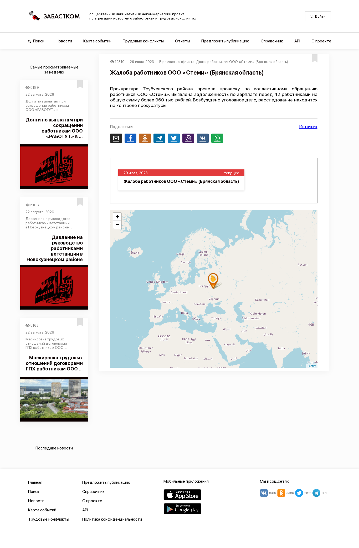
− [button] (117, 224)
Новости (64, 40)
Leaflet (311, 366)
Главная (35, 482)
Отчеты (182, 40)
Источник (308, 126)
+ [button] (117, 216)
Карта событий (97, 40)
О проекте (321, 40)
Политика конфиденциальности (112, 519)
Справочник (272, 40)
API (297, 40)
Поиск (38, 40)
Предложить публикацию (225, 40)
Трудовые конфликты (143, 40)
